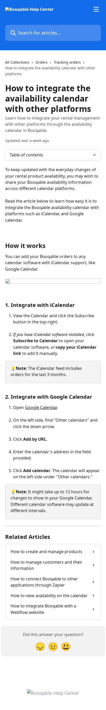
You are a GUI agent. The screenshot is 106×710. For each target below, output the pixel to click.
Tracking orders (67, 62)
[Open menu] (96, 9)
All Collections (17, 62)
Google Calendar (41, 407)
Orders (42, 62)
